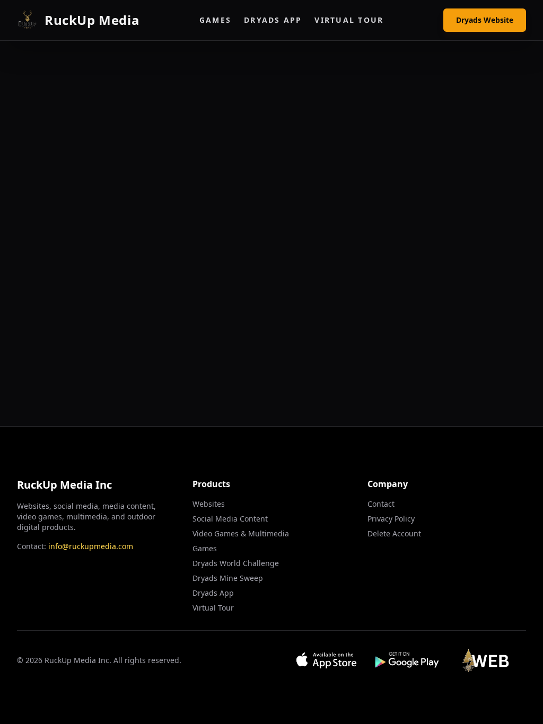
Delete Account (394, 533)
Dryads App (273, 20)
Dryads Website (484, 20)
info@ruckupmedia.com (90, 546)
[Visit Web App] (488, 660)
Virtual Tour (348, 20)
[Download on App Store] (326, 660)
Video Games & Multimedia (240, 533)
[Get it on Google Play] (407, 660)
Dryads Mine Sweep (227, 578)
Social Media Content (230, 519)
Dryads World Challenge (235, 563)
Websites (208, 504)
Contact (381, 504)
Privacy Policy (391, 519)
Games (215, 20)
